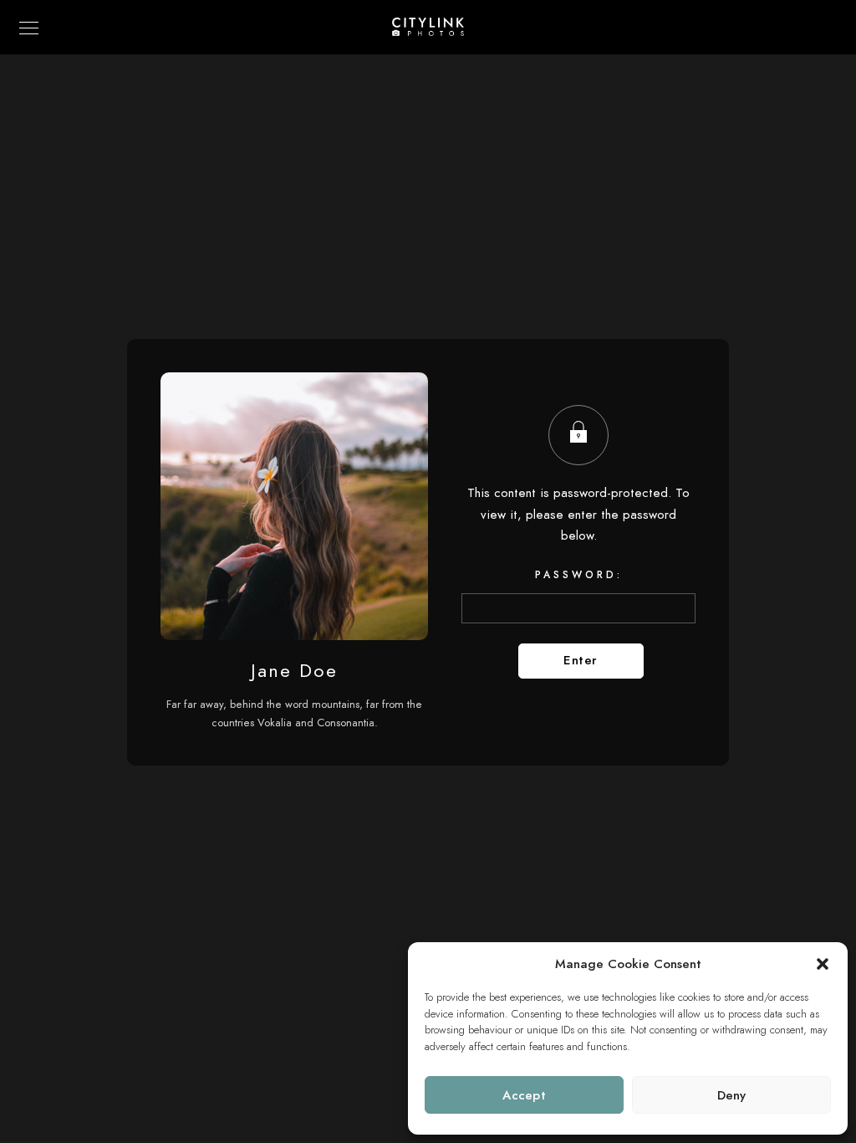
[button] (822, 964)
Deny (731, 1095)
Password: (579, 575)
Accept (524, 1095)
